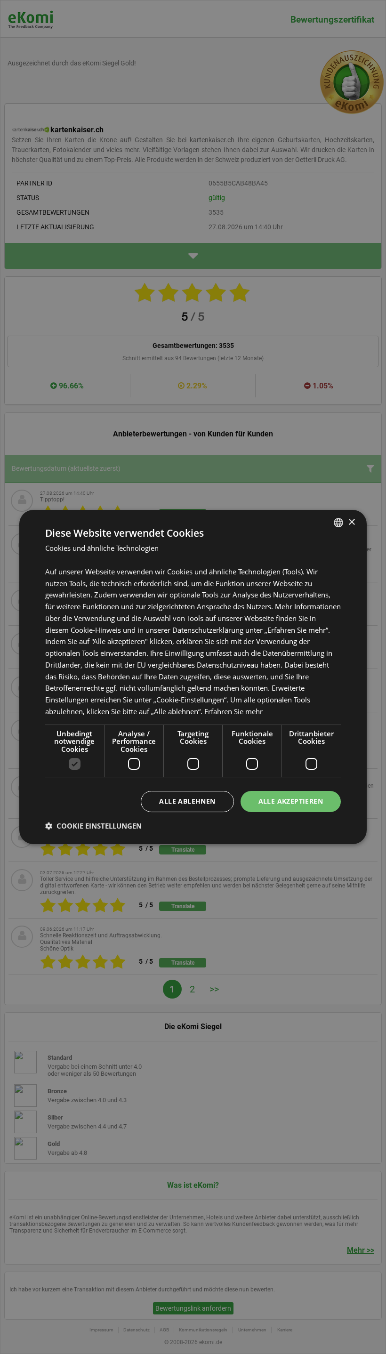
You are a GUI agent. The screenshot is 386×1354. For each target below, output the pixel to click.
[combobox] (338, 522)
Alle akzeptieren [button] (290, 801)
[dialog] (193, 677)
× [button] (351, 522)
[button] (93, 826)
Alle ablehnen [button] (187, 801)
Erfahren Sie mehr (233, 711)
